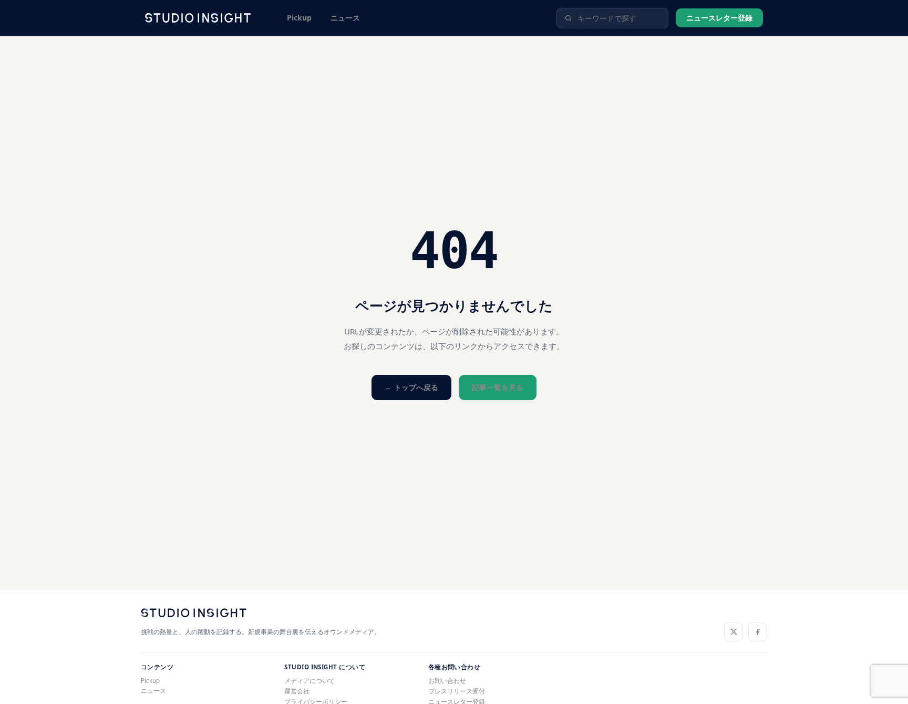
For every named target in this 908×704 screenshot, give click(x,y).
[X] (733, 632)
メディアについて (309, 681)
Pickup (299, 18)
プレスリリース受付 (456, 691)
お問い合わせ (447, 681)
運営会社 (296, 691)
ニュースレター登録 (719, 18)
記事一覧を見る (497, 387)
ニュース (345, 18)
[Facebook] (757, 632)
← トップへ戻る (411, 387)
